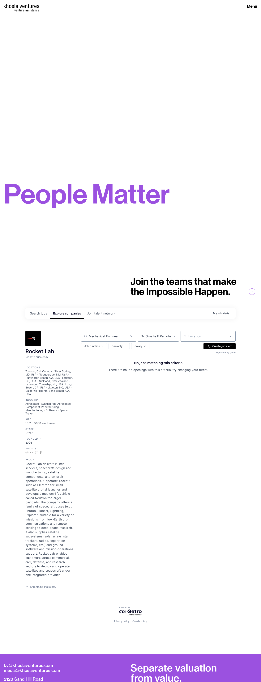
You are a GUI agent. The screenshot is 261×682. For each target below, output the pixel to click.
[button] (94, 346)
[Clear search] (131, 336)
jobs (38, 313)
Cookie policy (139, 621)
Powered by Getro (226, 352)
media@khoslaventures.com (32, 670)
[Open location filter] (230, 336)
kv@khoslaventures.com (28, 665)
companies (67, 313)
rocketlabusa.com (36, 357)
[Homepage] (21, 6)
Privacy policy (121, 621)
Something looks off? (43, 586)
